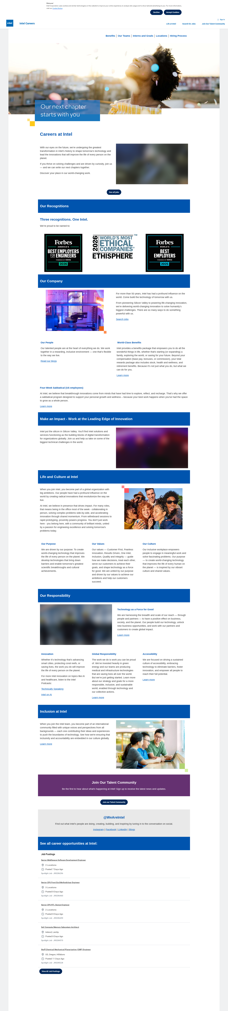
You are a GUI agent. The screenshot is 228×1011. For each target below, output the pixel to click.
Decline (156, 12)
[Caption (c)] (173, 181)
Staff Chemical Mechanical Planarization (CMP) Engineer (66, 949)
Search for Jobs (189, 24)
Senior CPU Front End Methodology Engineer (60, 882)
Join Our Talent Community (213, 24)
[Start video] (152, 164)
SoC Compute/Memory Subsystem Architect (60, 927)
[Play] (120, 181)
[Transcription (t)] (167, 181)
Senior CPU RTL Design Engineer (55, 905)
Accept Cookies (172, 12)
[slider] (162, 181)
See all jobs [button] (114, 192)
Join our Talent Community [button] (114, 802)
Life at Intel (171, 24)
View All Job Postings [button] (51, 971)
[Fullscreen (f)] (183, 181)
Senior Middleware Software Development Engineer (63, 860)
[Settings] (178, 181)
